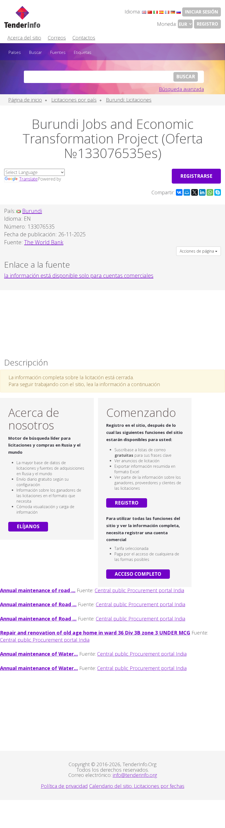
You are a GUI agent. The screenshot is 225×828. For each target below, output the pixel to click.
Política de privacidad (64, 786)
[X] (194, 192)
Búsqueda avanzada (181, 89)
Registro (207, 24)
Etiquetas (82, 52)
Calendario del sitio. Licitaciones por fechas (136, 786)
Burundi (32, 211)
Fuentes (58, 52)
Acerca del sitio (24, 37)
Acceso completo (138, 574)
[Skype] (217, 192)
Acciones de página (197, 251)
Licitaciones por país (74, 99)
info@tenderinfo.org (135, 775)
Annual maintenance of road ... (37, 590)
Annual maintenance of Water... (39, 653)
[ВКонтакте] (179, 192)
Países (15, 52)
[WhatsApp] (210, 192)
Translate (28, 179)
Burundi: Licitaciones (128, 99)
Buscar (35, 52)
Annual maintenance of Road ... (38, 604)
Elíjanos (28, 526)
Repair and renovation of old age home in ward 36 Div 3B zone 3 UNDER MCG (95, 632)
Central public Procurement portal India (139, 590)
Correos (57, 37)
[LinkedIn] (202, 192)
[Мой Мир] (187, 192)
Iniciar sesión (201, 12)
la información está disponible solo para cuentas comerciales (78, 275)
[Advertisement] (112, 322)
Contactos (83, 37)
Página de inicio (25, 99)
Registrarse (196, 176)
